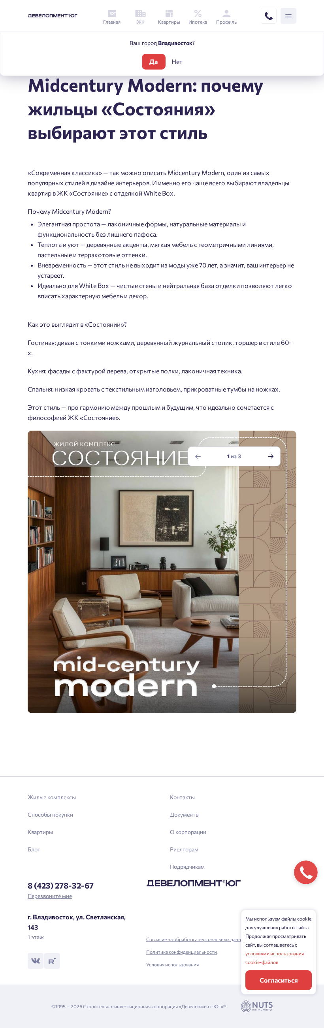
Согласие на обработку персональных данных (196, 939)
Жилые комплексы (52, 797)
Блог (34, 849)
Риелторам (184, 849)
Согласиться (279, 980)
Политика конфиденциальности (181, 952)
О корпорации (188, 831)
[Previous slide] (198, 456)
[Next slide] (270, 456)
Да (153, 61)
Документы (185, 814)
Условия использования (172, 964)
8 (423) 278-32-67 (61, 885)
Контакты (182, 797)
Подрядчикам (187, 866)
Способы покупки (50, 814)
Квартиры (40, 831)
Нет (177, 61)
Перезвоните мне (50, 895)
